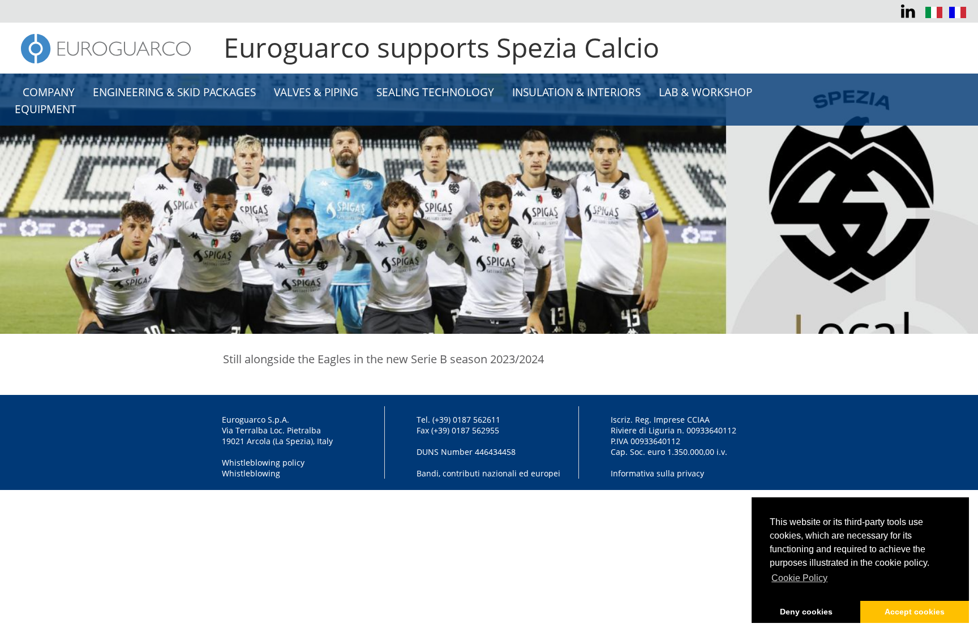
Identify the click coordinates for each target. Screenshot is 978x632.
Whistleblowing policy (263, 462)
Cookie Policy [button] (799, 578)
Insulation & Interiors (576, 92)
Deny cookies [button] (806, 611)
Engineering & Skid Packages (174, 92)
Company (49, 92)
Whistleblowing (251, 473)
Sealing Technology (435, 92)
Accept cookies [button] (915, 611)
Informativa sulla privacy (657, 473)
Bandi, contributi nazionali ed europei (488, 473)
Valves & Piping (316, 92)
